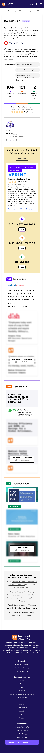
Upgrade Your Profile (22, 727)
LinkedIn (22, 711)
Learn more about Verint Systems (20, 209)
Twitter (22, 714)
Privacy (22, 687)
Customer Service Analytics (26, 70)
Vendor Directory (22, 671)
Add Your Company (22, 734)
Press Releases (22, 708)
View (9, 96)
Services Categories (22, 668)
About (22, 680)
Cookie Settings (22, 697)
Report (19, 140)
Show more (8, 60)
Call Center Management (27, 11)
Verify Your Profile (22, 730)
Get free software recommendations (22, 742)
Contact (22, 691)
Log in (32, 4)
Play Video (15, 506)
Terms (22, 684)
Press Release (11, 140)
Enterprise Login (22, 737)
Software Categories (13, 11)
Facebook (22, 718)
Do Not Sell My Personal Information (22, 694)
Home (4, 11)
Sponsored (22, 159)
